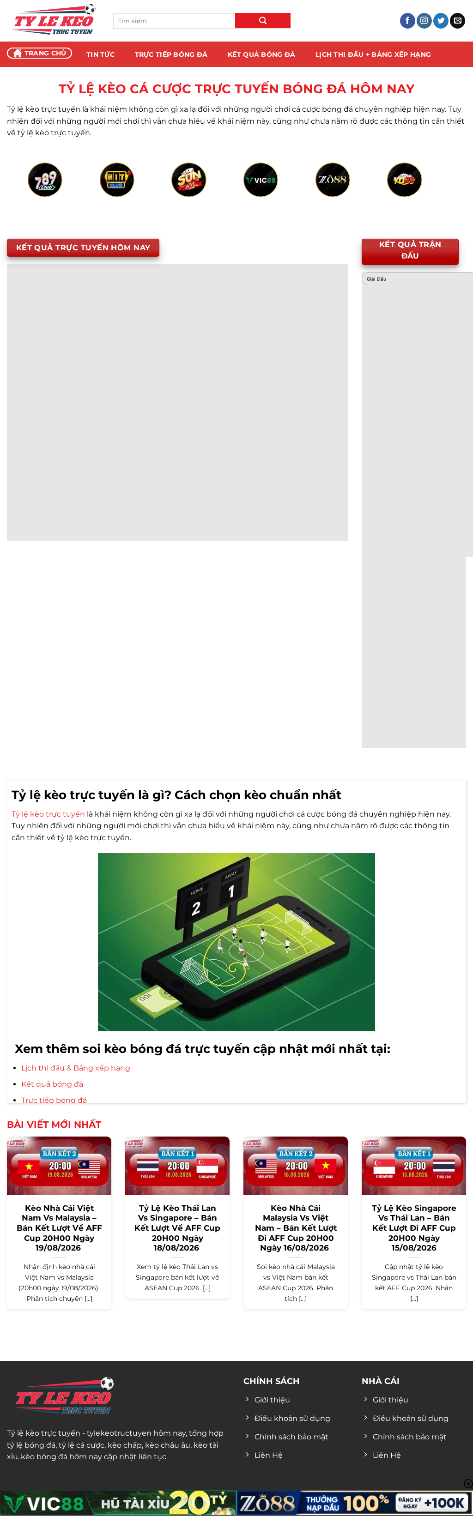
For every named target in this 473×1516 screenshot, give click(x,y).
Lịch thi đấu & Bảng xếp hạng (75, 1068)
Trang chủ (45, 53)
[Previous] (41, 191)
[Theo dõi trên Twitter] (441, 21)
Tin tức (100, 54)
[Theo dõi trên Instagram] (424, 21)
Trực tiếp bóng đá (54, 1100)
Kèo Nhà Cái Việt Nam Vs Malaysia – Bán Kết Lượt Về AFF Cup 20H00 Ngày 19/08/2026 (59, 1227)
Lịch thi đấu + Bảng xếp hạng (373, 54)
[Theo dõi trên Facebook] (407, 21)
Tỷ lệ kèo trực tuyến (48, 814)
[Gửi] (263, 20)
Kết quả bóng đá (52, 1084)
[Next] (432, 191)
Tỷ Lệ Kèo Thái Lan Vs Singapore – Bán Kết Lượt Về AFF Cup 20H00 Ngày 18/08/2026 (177, 1227)
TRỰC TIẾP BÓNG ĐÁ (171, 54)
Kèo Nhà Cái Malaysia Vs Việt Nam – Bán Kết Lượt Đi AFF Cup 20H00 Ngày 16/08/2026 (296, 1227)
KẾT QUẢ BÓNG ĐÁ (261, 54)
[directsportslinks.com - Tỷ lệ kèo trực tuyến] (53, 21)
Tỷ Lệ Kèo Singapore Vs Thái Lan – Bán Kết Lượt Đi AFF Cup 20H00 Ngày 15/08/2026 (414, 1227)
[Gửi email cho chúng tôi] (457, 21)
